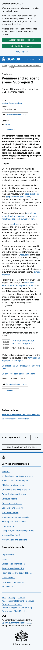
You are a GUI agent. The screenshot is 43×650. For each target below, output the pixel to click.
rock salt (15, 224)
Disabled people (9, 498)
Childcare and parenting (13, 485)
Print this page (11, 130)
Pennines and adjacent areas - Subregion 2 (23, 342)
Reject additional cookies (21, 46)
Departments (8, 554)
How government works (13, 582)
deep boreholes (32, 194)
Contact (30, 601)
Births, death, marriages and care (17, 476)
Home (4, 65)
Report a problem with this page (22, 447)
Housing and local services (14, 521)
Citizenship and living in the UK (16, 489)
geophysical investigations (18, 196)
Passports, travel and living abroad (18, 530)
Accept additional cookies (21, 39)
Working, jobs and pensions (14, 539)
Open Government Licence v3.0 (16, 622)
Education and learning (12, 508)
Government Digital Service (14, 611)
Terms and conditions (12, 604)
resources (24, 254)
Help (4, 597)
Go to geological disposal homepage (18, 373)
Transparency (8, 577)
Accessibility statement (13, 601)
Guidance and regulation (13, 563)
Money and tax (8, 526)
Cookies (21, 597)
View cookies (21, 52)
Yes (27, 437)
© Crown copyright (22, 644)
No (38, 437)
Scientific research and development (17, 419)
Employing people (10, 512)
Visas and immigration (12, 535)
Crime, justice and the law (14, 494)
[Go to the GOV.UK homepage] (11, 59)
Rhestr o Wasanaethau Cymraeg (17, 607)
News (4, 559)
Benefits (6, 471)
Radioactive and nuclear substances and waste (21, 414)
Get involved (7, 586)
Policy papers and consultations (17, 573)
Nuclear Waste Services (12, 103)
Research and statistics (13, 568)
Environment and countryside (15, 517)
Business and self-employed (15, 480)
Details (7, 124)
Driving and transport (12, 503)
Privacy (11, 597)
